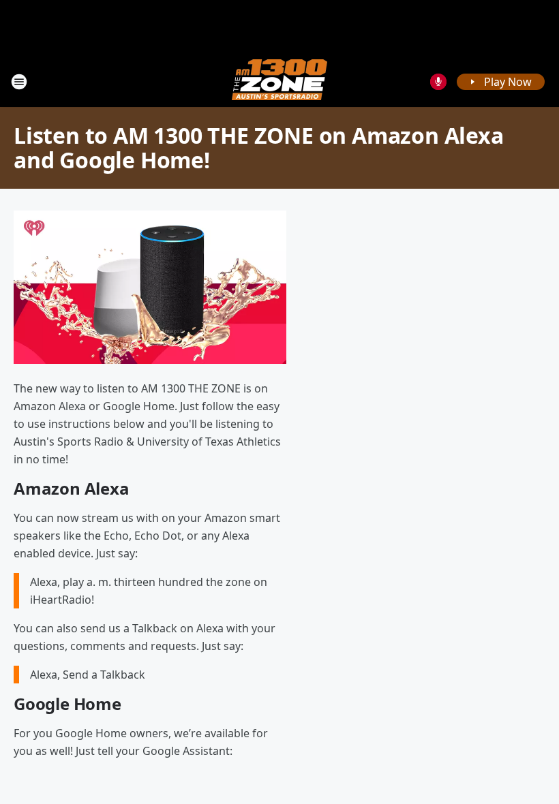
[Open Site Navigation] (19, 82)
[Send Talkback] (438, 82)
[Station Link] (279, 81)
